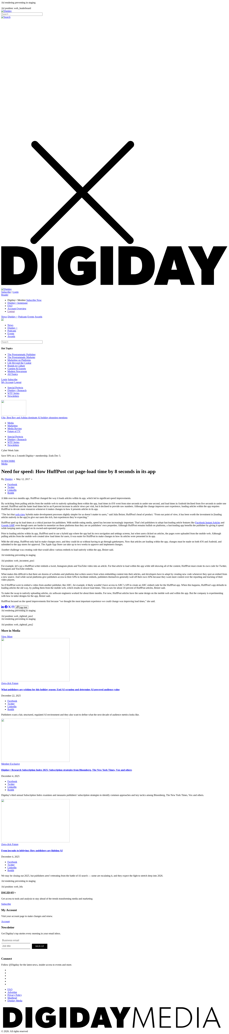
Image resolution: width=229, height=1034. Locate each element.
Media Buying (14, 428)
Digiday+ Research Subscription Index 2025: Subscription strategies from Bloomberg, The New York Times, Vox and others (66, 770)
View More (6, 636)
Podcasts (22, 316)
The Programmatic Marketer (21, 357)
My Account (7, 382)
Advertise (12, 992)
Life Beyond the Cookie (19, 363)
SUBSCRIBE (8, 461)
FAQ (9, 305)
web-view (20, 514)
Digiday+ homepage (17, 303)
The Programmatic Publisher (21, 354)
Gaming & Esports (16, 368)
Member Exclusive (10, 764)
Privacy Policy (14, 995)
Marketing (12, 425)
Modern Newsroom (17, 371)
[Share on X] (9, 607)
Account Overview (16, 308)
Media (10, 423)
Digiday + (13, 316)
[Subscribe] (6, 289)
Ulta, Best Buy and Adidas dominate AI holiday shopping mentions (34, 417)
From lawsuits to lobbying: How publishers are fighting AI (32, 850)
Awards (38, 316)
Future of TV (14, 431)
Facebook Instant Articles (207, 522)
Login (16, 292)
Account (5, 921)
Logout (11, 311)
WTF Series (13, 393)
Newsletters (13, 396)
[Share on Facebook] (6, 607)
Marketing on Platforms (19, 360)
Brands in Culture (16, 365)
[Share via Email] (13, 607)
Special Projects (15, 387)
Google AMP (7, 525)
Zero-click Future (9, 683)
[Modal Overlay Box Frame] (24, 945)
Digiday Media (14, 1000)
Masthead (12, 998)
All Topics (12, 374)
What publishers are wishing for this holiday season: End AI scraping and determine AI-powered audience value (60, 689)
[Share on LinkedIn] (2, 607)
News (4, 316)
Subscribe (6, 292)
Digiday (9, 479)
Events (30, 316)
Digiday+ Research (16, 390)
